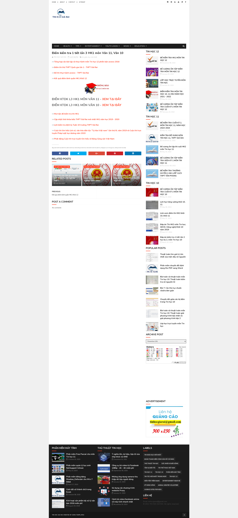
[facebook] (185, 2)
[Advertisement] (141, 24)
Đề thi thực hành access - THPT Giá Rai (71, 73)
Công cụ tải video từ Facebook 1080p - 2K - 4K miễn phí (125, 466)
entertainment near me (171, 481)
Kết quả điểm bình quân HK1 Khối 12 (70, 78)
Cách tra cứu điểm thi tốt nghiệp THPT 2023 (95, 179)
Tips (77, 46)
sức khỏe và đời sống (170, 463)
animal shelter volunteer (168, 485)
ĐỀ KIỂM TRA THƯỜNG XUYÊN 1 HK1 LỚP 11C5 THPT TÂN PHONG (171, 173)
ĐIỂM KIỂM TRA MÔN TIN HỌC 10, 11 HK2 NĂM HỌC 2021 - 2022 (172, 94)
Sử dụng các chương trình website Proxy (123, 489)
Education (140, 46)
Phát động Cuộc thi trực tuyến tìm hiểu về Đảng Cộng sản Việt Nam (84, 139)
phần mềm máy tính (173, 472)
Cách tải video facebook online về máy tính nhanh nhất (125, 500)
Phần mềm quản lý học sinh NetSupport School (78, 466)
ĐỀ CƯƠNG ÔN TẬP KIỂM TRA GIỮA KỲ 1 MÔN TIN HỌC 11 (171, 160)
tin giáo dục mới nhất (89, 57)
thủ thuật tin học (151, 463)
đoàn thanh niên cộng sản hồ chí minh (159, 459)
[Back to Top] (184, 515)
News (126, 46)
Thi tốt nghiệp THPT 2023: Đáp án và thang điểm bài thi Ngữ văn (127, 178)
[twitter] (182, 2)
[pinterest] (171, 2)
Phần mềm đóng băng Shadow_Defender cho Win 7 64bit (79, 479)
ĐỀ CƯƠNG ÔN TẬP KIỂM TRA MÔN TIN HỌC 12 (171, 70)
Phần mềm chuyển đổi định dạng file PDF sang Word (172, 266)
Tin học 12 (173, 476)
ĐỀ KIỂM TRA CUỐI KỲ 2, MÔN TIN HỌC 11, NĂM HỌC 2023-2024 (172, 125)
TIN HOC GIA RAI (57, 515)
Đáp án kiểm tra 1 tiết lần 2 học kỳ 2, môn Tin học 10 (172, 238)
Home (54, 2)
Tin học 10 (159, 472)
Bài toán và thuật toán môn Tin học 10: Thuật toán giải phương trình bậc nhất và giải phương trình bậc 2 (172, 314)
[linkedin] (174, 2)
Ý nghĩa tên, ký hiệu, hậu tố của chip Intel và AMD (126, 455)
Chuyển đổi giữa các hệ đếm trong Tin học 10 (172, 300)
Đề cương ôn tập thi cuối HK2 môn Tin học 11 (173, 147)
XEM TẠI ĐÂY (111, 99)
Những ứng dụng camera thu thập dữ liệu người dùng (125, 478)
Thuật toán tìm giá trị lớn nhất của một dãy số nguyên (173, 255)
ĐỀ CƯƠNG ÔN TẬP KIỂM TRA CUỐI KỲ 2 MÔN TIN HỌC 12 (171, 107)
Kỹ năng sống (149, 485)
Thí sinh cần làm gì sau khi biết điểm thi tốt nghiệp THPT (65, 178)
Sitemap (82, 2)
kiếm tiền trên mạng (152, 481)
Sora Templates (78, 515)
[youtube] (178, 2)
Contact (72, 2)
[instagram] (167, 2)
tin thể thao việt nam (166, 468)
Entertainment (92, 46)
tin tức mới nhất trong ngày (155, 476)
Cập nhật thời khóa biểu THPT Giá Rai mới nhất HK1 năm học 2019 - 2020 (86, 119)
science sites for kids (153, 489)
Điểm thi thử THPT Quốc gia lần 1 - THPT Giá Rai (76, 67)
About (62, 2)
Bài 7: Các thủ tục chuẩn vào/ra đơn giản (170, 289)
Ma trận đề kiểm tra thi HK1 (66, 114)
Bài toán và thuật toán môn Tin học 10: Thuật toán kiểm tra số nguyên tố (172, 279)
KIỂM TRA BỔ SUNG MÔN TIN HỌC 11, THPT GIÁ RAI (172, 136)
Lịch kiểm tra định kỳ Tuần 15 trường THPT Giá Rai (76, 125)
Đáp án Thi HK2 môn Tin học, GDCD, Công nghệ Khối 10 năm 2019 (173, 227)
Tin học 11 (148, 472)
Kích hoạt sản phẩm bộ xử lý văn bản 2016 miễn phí (80, 502)
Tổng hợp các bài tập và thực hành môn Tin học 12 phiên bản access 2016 (86, 61)
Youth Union (111, 46)
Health (66, 46)
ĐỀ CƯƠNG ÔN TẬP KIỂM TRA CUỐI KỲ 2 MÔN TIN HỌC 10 (171, 192)
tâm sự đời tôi (149, 468)
